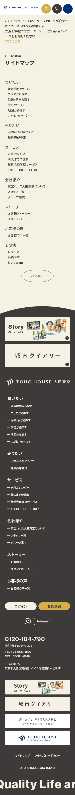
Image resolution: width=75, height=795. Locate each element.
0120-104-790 (25, 639)
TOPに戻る (13, 41)
